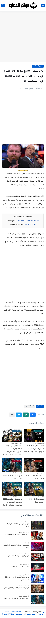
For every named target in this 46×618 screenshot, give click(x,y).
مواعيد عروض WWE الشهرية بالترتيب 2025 (16, 547)
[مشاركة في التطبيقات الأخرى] (12, 415)
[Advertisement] (23, 37)
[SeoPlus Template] (42, 611)
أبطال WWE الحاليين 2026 (20, 566)
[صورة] (37, 525)
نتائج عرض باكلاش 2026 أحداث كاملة (16, 598)
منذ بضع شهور (23, 521)
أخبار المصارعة (37, 66)
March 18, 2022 (30, 225)
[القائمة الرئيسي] (43, 5)
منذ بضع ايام (23, 564)
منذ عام (25, 543)
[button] (33, 415)
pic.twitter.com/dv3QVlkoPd (28, 221)
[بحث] (3, 5)
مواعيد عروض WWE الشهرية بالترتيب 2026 (16, 525)
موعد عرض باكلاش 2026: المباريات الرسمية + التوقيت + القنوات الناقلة (12, 502)
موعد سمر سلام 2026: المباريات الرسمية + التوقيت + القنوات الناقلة (34, 449)
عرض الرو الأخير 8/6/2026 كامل (18, 556)
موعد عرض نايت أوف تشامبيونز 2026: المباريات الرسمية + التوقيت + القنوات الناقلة (12, 450)
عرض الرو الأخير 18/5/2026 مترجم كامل (16, 535)
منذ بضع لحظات (37, 443)
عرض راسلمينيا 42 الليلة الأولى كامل (16, 588)
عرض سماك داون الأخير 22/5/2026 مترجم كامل (17, 578)
